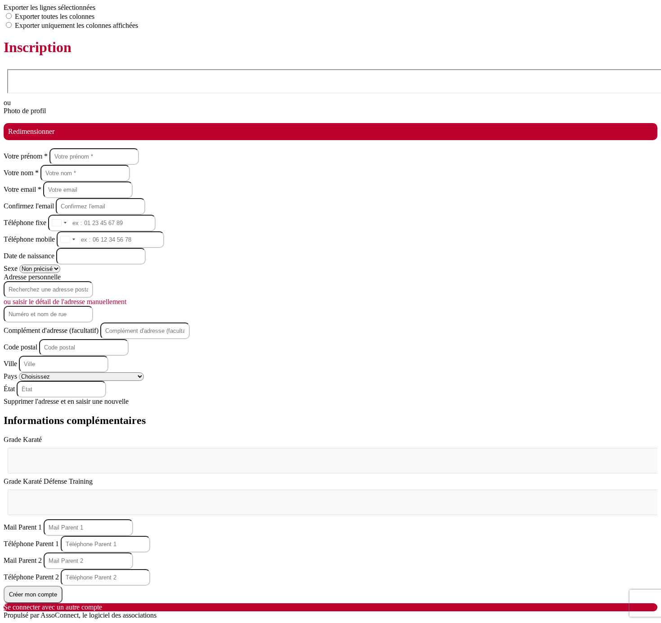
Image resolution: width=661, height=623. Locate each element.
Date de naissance (30, 256)
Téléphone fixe (26, 222)
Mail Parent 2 (24, 560)
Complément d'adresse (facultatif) (52, 330)
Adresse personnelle (32, 277)
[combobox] (59, 223)
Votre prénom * (26, 156)
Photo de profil (25, 111)
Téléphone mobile (30, 239)
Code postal (20, 347)
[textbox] (53, 456)
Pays (11, 376)
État (10, 389)
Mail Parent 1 (24, 527)
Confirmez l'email (29, 206)
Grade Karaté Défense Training (48, 481)
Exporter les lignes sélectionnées (49, 7)
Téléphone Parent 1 (32, 544)
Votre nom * (22, 173)
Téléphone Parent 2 (32, 577)
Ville (11, 363)
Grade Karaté (23, 439)
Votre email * (23, 189)
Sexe (11, 268)
